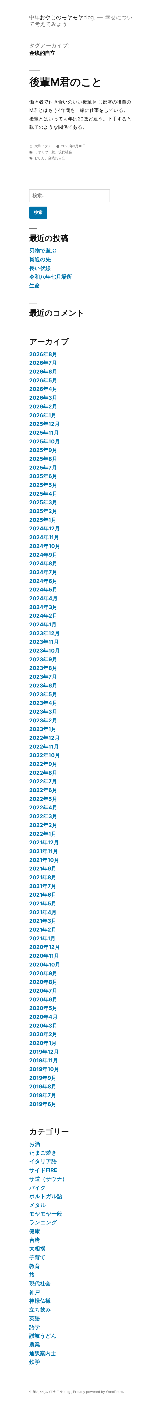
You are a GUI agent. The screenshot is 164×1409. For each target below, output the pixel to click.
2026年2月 (43, 406)
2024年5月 (43, 589)
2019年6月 (42, 1104)
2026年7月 (43, 363)
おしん (39, 158)
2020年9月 (43, 973)
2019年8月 (42, 1086)
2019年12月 (44, 1052)
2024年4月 (43, 598)
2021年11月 (43, 851)
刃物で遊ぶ (42, 250)
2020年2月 (43, 1034)
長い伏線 (40, 268)
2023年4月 (43, 703)
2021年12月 (44, 842)
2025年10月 (44, 441)
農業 (34, 1344)
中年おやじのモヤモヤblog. (62, 17)
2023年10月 (44, 650)
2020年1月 (43, 1043)
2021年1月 (42, 938)
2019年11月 (43, 1060)
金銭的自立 (56, 158)
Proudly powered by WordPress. (98, 1392)
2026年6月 (43, 371)
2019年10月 (44, 1069)
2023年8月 (43, 668)
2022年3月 (43, 816)
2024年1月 (43, 624)
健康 (34, 1231)
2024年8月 (43, 563)
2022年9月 (43, 764)
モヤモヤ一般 (44, 152)
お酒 (34, 1144)
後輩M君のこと (65, 81)
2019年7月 (42, 1095)
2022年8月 (43, 773)
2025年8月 (43, 459)
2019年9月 (42, 1078)
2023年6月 (43, 685)
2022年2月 (43, 825)
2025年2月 (43, 511)
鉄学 (34, 1362)
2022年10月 (44, 755)
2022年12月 (44, 738)
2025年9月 (43, 450)
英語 (34, 1318)
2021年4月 (43, 912)
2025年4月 (43, 494)
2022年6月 (43, 790)
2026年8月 (43, 354)
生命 (34, 285)
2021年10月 (44, 860)
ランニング (43, 1222)
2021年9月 (42, 868)
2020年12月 (44, 947)
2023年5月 (43, 694)
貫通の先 (40, 259)
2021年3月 (42, 921)
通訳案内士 (42, 1353)
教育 (34, 1266)
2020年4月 (43, 1017)
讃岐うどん (43, 1335)
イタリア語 (43, 1161)
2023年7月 (43, 677)
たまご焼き (43, 1152)
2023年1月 (42, 729)
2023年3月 (43, 711)
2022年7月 (43, 781)
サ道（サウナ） (48, 1179)
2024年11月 (44, 537)
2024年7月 (43, 572)
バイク (37, 1187)
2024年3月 (43, 607)
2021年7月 (42, 886)
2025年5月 (43, 485)
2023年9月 (43, 659)
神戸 (34, 1292)
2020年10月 (44, 964)
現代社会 (65, 152)
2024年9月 (43, 555)
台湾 (34, 1240)
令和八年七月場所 (50, 276)
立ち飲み (40, 1309)
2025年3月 (43, 502)
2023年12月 (44, 633)
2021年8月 (42, 877)
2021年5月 (42, 903)
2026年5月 (43, 380)
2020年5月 (43, 1008)
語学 (34, 1327)
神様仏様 (40, 1301)
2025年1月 (42, 520)
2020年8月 (43, 982)
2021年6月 (42, 894)
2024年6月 (43, 581)
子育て (37, 1257)
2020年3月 (43, 1025)
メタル (37, 1205)
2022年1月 (42, 834)
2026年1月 (42, 415)
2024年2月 (43, 615)
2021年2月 (42, 929)
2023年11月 (44, 642)
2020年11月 (44, 956)
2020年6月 (43, 999)
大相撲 (37, 1248)
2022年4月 (43, 807)
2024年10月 (44, 546)
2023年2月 (43, 720)
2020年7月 (43, 990)
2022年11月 (44, 746)
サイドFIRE (43, 1170)
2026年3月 (43, 398)
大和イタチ (42, 146)
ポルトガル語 (45, 1196)
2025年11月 (44, 432)
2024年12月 (44, 528)
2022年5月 (43, 799)
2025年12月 (44, 424)
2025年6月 (43, 476)
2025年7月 (43, 467)
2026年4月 (43, 389)
